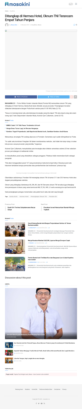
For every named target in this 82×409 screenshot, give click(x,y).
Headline (12, 11)
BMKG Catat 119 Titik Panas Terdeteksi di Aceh (23, 125)
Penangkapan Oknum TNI (39, 196)
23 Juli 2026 (41, 262)
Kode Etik (34, 389)
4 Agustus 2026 (19, 353)
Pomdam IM (53, 196)
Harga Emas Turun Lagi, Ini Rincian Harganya (22, 128)
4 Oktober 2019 (24, 25)
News (39, 25)
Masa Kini (14, 25)
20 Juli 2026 (18, 360)
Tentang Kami (19, 389)
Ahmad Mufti (32, 227)
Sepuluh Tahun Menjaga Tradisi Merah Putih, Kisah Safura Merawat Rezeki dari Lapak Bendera (44, 351)
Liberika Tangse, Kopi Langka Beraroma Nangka (29, 358)
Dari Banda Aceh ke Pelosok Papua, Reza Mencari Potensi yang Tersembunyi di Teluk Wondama (44, 343)
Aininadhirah (33, 262)
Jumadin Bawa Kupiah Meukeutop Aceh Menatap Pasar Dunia (25, 334)
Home (6, 11)
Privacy (64, 389)
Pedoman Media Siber (45, 389)
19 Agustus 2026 (40, 243)
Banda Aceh (13, 196)
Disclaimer (57, 389)
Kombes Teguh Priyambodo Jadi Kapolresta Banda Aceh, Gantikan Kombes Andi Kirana (37, 131)
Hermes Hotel (24, 196)
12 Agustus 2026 (19, 345)
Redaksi (31, 243)
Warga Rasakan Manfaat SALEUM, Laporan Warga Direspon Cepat (49, 240)
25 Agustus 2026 (42, 227)
